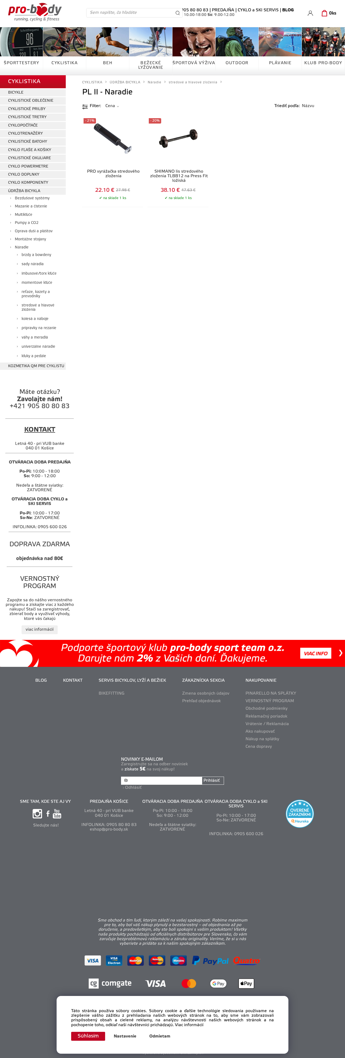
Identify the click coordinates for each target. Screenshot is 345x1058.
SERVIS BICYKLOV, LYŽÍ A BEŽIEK (132, 680)
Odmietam (159, 1036)
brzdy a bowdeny (36, 255)
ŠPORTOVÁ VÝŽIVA (193, 63)
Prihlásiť (211, 781)
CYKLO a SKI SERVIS (258, 10)
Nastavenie (125, 1036)
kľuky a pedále (34, 356)
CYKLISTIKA (64, 63)
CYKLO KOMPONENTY (28, 183)
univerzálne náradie (38, 347)
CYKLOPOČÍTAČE (23, 125)
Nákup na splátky (262, 739)
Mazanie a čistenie (31, 206)
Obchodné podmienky (267, 709)
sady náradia (33, 264)
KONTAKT (72, 680)
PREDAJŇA (223, 10)
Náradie (22, 247)
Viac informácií (189, 1025)
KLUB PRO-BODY (323, 63)
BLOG (41, 680)
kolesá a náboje (35, 319)
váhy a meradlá (35, 337)
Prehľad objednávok (201, 701)
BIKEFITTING (112, 693)
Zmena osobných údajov (205, 693)
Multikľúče (23, 215)
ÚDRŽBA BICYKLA (24, 191)
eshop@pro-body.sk (109, 829)
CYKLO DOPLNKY (23, 174)
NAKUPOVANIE (261, 680)
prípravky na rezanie (39, 328)
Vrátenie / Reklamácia (267, 724)
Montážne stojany (30, 239)
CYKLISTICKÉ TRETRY (27, 117)
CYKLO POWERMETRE (28, 166)
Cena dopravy (259, 747)
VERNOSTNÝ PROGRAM (270, 701)
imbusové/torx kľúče (39, 273)
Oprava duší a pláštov (34, 231)
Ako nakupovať (260, 731)
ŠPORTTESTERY (21, 63)
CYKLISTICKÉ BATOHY (27, 142)
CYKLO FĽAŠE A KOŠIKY (29, 150)
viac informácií (40, 630)
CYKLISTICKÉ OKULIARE (29, 158)
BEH (108, 63)
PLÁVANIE (280, 63)
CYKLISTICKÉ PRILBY (27, 109)
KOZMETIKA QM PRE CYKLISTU (36, 366)
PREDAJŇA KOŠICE (109, 802)
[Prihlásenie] (310, 13)
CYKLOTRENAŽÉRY (25, 133)
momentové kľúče (37, 283)
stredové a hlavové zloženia (38, 307)
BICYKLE (15, 92)
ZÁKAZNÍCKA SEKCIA (203, 680)
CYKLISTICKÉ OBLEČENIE (30, 101)
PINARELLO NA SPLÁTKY (271, 693)
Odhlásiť (133, 788)
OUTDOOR (237, 63)
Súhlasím (88, 1036)
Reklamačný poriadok (266, 716)
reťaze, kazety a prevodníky (36, 294)
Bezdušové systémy (32, 198)
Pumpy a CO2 (27, 223)
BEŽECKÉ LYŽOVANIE (150, 65)
